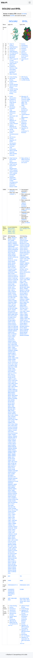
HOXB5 (10, 359)
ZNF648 (10, 570)
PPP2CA (15, 433)
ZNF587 (10, 568)
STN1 (16, 499)
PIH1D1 (25, 296)
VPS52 (21, 323)
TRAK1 (25, 313)
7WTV (28, 600)
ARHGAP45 (15, 249)
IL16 (9, 365)
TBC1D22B (10, 505)
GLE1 (14, 230)
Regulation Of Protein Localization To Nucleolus (25, 130)
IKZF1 (26, 266)
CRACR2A (10, 302)
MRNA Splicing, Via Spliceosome (13, 623)
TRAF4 (9, 522)
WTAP (21, 325)
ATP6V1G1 (10, 260)
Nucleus (23, 44)
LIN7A (16, 383)
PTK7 (28, 228)
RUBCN (22, 304)
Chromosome (24, 47)
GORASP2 (10, 350)
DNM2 (12, 314)
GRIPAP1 (22, 263)
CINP (11, 297)
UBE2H (13, 535)
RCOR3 (10, 459)
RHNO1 (10, 460)
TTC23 (13, 531)
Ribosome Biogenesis (24, 122)
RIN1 (13, 462)
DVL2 (12, 316)
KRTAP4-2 (22, 278)
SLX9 (16, 481)
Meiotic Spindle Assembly (13, 151)
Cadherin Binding (13, 89)
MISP (16, 395)
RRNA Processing (24, 119)
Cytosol (23, 51)
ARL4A (13, 252)
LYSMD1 (10, 389)
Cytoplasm (12, 50)
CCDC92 (10, 282)
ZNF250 (10, 558)
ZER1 (14, 233)
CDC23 (21, 248)
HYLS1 (9, 362)
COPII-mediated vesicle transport (13, 170)
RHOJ (13, 460)
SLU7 (13, 481)
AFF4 (9, 240)
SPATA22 (10, 495)
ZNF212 (22, 329)
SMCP (15, 484)
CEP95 (14, 294)
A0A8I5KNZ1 (11, 589)
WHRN (14, 544)
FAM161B (15, 328)
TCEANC (14, 508)
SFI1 (14, 477)
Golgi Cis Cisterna (11, 44)
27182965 (23, 210)
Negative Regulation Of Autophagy (12, 120)
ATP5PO (10, 257)
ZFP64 (21, 328)
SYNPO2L (15, 502)
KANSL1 (14, 370)
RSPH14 (13, 466)
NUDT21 (14, 413)
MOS (9, 400)
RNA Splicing (12, 621)
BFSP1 (25, 242)
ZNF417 (10, 562)
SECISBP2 (10, 475)
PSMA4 (14, 440)
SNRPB (13, 487)
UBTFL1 (14, 538)
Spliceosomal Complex (12, 614)
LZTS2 (21, 284)
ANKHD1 (15, 243)
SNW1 (13, 490)
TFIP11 (10, 514)
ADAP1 (14, 239)
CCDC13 (15, 275)
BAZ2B (13, 263)
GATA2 (9, 343)
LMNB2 (14, 385)
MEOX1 (26, 285)
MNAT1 (10, 397)
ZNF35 (12, 559)
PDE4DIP (22, 294)
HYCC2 (13, 361)
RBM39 (14, 456)
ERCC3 (10, 323)
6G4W (27, 598)
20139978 (23, 198)
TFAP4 (12, 513)
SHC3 (13, 480)
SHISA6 (10, 481)
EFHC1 (14, 317)
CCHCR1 (15, 282)
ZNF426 (22, 331)
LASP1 (14, 379)
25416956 (24, 13)
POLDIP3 (10, 428)
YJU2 (15, 546)
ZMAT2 (10, 556)
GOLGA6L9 (22, 261)
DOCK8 (22, 252)
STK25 (9, 499)
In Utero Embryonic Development (24, 108)
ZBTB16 (15, 547)
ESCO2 (14, 323)
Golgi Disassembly (12, 148)
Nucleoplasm (24, 45)
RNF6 (9, 466)
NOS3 (12, 410)
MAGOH (10, 391)
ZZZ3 (9, 573)
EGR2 (9, 319)
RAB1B (10, 445)
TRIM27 (26, 314)
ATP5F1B (22, 240)
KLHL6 (25, 270)
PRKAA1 (10, 436)
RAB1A (14, 443)
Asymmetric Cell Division (13, 116)
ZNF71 (25, 334)
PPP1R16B (11, 431)
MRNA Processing (12, 618)
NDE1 (13, 404)
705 (21, 576)
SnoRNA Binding (25, 80)
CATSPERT (11, 272)
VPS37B (27, 322)
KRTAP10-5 (23, 275)
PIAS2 (13, 419)
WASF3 (25, 323)
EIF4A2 (10, 320)
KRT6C (10, 377)
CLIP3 (9, 299)
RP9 (28, 302)
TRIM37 (22, 316)
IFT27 (16, 362)
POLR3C (15, 428)
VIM (24, 322)
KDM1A (13, 371)
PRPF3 (10, 439)
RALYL (21, 302)
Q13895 (22, 589)
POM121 (10, 430)
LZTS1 (26, 282)
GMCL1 (10, 347)
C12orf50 (13, 267)
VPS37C (14, 543)
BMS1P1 (14, 266)
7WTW (21, 601)
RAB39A (10, 448)
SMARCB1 (10, 483)
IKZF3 (15, 364)
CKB (14, 297)
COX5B (14, 300)
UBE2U (13, 537)
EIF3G (12, 319)
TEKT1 (26, 308)
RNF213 (10, 465)
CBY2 (9, 273)
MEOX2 (22, 287)
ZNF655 (25, 332)
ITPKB (9, 368)
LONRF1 (22, 282)
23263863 (23, 206)
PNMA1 (22, 297)
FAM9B (27, 257)
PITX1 (9, 424)
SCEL (9, 474)
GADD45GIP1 (11, 340)
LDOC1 (21, 279)
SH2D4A (10, 478)
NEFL (14, 409)
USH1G (26, 320)
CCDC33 (27, 246)
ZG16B (15, 553)
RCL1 (13, 457)
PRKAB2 (10, 437)
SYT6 (13, 504)
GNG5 (13, 347)
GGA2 (9, 346)
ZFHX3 (9, 552)
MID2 (13, 395)
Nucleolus (23, 48)
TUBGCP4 (10, 534)
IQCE (16, 365)
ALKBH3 (15, 242)
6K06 (9, 600)
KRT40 (25, 272)
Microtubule (12, 56)
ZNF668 (22, 334)
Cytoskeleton (12, 54)
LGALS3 (14, 382)
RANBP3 (14, 451)
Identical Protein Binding (13, 86)
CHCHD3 (15, 296)
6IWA (15, 598)
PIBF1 (16, 419)
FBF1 (13, 332)
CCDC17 (10, 278)
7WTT (21, 600)
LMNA (28, 279)
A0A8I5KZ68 (11, 591)
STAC (9, 498)
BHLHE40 (22, 243)
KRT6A (10, 376)
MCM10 (13, 392)
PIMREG (10, 422)
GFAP (15, 344)
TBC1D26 (22, 308)
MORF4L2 (10, 398)
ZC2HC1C (10, 550)
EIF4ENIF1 (26, 254)
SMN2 (21, 305)
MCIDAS (22, 285)
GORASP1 (14, 349)
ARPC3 (13, 254)
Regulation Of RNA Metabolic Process (25, 611)
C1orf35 (14, 269)
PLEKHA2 (14, 427)
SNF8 (9, 487)
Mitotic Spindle (13, 74)
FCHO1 (21, 258)
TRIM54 (26, 317)
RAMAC (10, 451)
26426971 (12, 194)
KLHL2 (21, 270)
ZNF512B (10, 565)
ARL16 (9, 252)
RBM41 (10, 457)
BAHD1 (13, 261)
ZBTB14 (25, 325)
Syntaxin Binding (13, 84)
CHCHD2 (10, 296)
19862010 (23, 197)
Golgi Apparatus (13, 51)
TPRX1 (10, 519)
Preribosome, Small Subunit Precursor (24, 56)
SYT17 (9, 504)
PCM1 (9, 419)
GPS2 (13, 352)
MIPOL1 (22, 288)
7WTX (24, 601)
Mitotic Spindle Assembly (13, 154)
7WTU (24, 600)
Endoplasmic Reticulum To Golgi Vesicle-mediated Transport (12, 102)
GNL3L (9, 349)
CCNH (12, 284)
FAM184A (10, 329)
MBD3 (9, 392)
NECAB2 (10, 409)
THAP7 (13, 514)
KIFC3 (14, 373)
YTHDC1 (10, 547)
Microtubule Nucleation (12, 107)
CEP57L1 (10, 294)
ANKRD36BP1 (11, 246)
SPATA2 (15, 493)
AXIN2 (26, 240)
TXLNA (15, 534)
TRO (29, 319)
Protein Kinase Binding (13, 82)
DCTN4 (10, 308)
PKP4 (15, 425)
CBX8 (15, 272)
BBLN (9, 228)
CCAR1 (13, 273)
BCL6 (13, 264)
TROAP (22, 320)
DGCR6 (14, 310)
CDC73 (9, 288)
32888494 (23, 219)
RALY (26, 300)
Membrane (12, 57)
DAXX (14, 307)
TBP (14, 507)
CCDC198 (15, 279)
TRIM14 (10, 523)
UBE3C (10, 538)
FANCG (10, 332)
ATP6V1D (10, 258)
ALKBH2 (10, 242)
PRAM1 (14, 434)
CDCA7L (14, 288)
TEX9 (9, 513)
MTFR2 (10, 401)
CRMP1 (15, 302)
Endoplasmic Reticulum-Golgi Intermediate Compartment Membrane (13, 69)
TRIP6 (25, 319)
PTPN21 (10, 443)
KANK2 (10, 370)
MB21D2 (25, 284)
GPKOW (10, 352)
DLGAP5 (10, 313)
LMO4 (9, 388)
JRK (24, 267)
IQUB (9, 367)
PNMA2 (26, 297)
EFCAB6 (10, 317)
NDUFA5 (10, 407)
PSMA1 (10, 440)
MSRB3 (13, 400)
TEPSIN (14, 511)
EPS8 (24, 255)
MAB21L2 (14, 389)
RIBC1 (9, 462)
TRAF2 (28, 311)
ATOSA (10, 255)
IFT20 (13, 362)
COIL (25, 251)
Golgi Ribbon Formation (12, 145)
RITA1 (15, 462)
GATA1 (14, 341)
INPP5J (12, 365)
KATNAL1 (22, 269)
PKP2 (12, 425)
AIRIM (12, 240)
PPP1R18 (10, 433)
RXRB (13, 469)
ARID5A (15, 251)
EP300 (13, 322)
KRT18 (12, 374)
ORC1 (9, 416)
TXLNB (10, 535)
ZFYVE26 (10, 553)
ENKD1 (14, 320)
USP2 (16, 540)
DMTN (9, 314)
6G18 (21, 598)
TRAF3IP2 (14, 520)
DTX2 (9, 316)
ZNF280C (14, 558)
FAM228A (22, 257)
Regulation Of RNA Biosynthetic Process (25, 631)
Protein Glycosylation (12, 97)
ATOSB (14, 255)
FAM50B (10, 331)
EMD (21, 255)
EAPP (21, 254)
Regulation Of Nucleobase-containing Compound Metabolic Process (24, 618)
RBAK (24, 302)
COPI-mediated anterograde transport (13, 174)
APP (25, 239)
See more (10, 625)
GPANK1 (16, 350)
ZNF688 (14, 570)
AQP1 (16, 248)
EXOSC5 (14, 325)
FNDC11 (14, 335)
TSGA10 (15, 526)
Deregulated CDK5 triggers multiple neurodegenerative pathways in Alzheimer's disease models (13, 182)
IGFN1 (9, 364)
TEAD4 (10, 511)
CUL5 (9, 305)
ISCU (12, 367)
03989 (9, 580)
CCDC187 (10, 279)
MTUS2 (27, 290)
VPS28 (9, 543)
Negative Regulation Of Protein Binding (13, 126)
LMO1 (9, 386)
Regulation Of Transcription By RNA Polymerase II (25, 640)
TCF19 (9, 510)
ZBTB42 (14, 549)
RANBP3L (10, 452)
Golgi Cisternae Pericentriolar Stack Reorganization (13, 160)
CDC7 (13, 287)
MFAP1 (10, 395)
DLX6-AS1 (15, 313)
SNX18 (9, 492)
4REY (9, 598)
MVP (13, 401)
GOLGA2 (13, 21)
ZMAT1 (13, 555)
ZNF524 (15, 565)
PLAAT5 (10, 427)
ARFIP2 (10, 249)
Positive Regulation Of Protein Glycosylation (12, 141)
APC (14, 248)
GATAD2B (14, 343)
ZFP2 (13, 552)
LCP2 (16, 380)
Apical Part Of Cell (24, 59)
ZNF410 (10, 561)
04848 (21, 580)
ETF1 (21, 228)
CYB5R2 (10, 307)
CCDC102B (27, 245)
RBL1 (14, 452)
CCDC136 (22, 246)
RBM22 (14, 454)
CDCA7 (13, 228)
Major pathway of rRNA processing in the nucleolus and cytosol (25, 160)
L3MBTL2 (10, 379)
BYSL (25, 21)
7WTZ (28, 601)
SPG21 (14, 495)
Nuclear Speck (13, 616)
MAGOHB (14, 391)
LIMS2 (12, 383)
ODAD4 (16, 415)
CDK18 (13, 290)
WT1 (9, 546)
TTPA (13, 532)
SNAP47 (13, 486)
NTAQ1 (10, 413)
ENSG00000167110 (13, 585)
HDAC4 (13, 358)
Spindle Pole (12, 48)
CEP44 (21, 249)
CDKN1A (14, 291)
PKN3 (16, 424)
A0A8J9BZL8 (11, 594)
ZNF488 (13, 564)
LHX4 (9, 383)
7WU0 (21, 603)
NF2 (26, 291)
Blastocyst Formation (24, 112)
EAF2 (15, 316)
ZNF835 (14, 571)
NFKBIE (25, 228)
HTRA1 (10, 361)
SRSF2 (10, 496)
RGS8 (13, 459)
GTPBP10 (13, 355)
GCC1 (9, 344)
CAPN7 (13, 270)
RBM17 (10, 454)
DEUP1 (10, 310)
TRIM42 (10, 525)
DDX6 (15, 308)
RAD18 (13, 449)
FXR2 (12, 338)
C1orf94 (27, 243)
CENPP (10, 293)
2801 (9, 576)
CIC (9, 297)
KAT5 (9, 371)
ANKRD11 (10, 245)
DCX (13, 308)
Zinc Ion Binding (25, 636)
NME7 (9, 410)
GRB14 (14, 353)
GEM (12, 344)
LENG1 (10, 382)
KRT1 (9, 374)
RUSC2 (10, 469)
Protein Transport (13, 123)
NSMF (14, 412)
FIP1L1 (10, 335)
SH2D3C (10, 233)
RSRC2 (10, 468)
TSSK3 (10, 531)
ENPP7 (10, 322)
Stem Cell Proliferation (24, 125)
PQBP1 (10, 434)
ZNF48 (9, 564)
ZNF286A (26, 329)
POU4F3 (15, 430)
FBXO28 (14, 334)
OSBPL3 (25, 293)
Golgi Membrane (13, 47)
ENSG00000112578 (24, 585)
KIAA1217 (10, 373)
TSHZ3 (9, 529)
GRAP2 (10, 353)
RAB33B (14, 446)
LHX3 (25, 279)
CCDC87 (15, 281)
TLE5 (13, 516)
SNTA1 (9, 490)
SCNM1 (13, 474)
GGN (12, 346)
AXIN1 (9, 261)
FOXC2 (9, 337)
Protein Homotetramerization (13, 134)
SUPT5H (10, 502)
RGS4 (21, 230)
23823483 (24, 213)
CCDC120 (10, 275)
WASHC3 (10, 544)
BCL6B (9, 266)
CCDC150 (15, 276)
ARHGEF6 (10, 251)
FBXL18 (10, 334)
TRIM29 (14, 523)
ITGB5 (15, 367)
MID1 (25, 287)
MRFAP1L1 (22, 290)
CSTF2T (14, 304)
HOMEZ (22, 264)
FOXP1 (13, 337)
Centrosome (12, 610)
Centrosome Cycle (12, 113)
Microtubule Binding (12, 79)
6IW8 (12, 598)
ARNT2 (10, 254)
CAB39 (9, 270)
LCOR (13, 380)
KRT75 (13, 377)
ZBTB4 (9, 549)
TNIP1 (24, 311)
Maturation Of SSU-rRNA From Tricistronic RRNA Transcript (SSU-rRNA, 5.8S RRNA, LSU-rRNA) (25, 101)
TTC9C (9, 532)
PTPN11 (14, 442)
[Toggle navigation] (29, 2)
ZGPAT (10, 555)
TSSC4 (13, 529)
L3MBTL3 (27, 278)
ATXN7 (15, 260)
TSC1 (13, 525)
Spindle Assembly (11, 130)
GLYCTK (16, 346)
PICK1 (21, 296)
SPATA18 (10, 493)
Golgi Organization (12, 110)
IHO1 (13, 364)
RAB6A (10, 449)
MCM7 (9, 394)
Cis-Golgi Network (13, 53)
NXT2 (9, 415)
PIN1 (14, 422)
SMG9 (9, 486)
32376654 (11, 191)
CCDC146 (10, 276)
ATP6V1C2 (15, 257)
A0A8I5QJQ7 (11, 592)
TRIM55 (22, 319)
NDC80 (9, 404)
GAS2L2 (10, 341)
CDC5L (9, 287)
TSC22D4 (10, 526)
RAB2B (10, 446)
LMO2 (12, 386)
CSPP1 (10, 304)
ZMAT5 (25, 328)
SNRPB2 (10, 489)
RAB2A (14, 445)
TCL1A (13, 510)
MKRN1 (26, 288)
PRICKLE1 (22, 299)
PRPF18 (15, 437)
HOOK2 (26, 264)
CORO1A (10, 300)
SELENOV (10, 477)
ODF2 (13, 231)
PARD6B (10, 418)
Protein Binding (13, 77)
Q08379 (10, 595)
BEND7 (21, 242)
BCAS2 (10, 264)
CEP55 (14, 293)
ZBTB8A (22, 326)
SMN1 (25, 304)
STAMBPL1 (14, 498)
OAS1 (12, 415)
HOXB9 (14, 359)
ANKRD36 (15, 245)
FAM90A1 (15, 331)
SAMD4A (10, 471)
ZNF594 (14, 568)
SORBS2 (14, 492)
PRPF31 (14, 439)
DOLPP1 (10, 230)
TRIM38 (26, 316)
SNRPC (14, 489)
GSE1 (9, 355)
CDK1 (9, 290)
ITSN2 (13, 368)
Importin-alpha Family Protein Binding (13, 92)
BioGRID (12, 15)
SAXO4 (10, 472)
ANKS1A (10, 248)
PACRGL (13, 416)
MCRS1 (13, 394)
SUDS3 (10, 501)
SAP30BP (15, 471)
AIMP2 (25, 237)
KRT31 (21, 272)
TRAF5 (13, 522)
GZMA (9, 356)
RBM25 (10, 456)
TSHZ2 (15, 528)
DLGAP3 (13, 311)
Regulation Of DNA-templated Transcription (25, 626)
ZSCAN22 (26, 335)
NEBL (14, 407)
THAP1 (25, 310)
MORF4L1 (14, 397)
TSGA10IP (10, 528)
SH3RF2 (10, 480)
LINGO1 (10, 385)
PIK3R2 (13, 421)
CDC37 (14, 285)
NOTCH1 (10, 412)
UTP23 (14, 541)
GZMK (13, 356)
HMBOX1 (27, 263)
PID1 (9, 421)
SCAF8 (13, 472)
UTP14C (10, 541)
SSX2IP (14, 496)
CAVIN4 (22, 245)
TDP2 (16, 510)
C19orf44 (10, 269)
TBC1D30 (10, 507)
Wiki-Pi (4, 2)
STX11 (26, 307)
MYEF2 (10, 403)
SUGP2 (14, 501)
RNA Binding (24, 77)
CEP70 (21, 251)
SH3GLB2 (15, 478)
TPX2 (13, 519)
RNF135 (10, 463)
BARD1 (10, 263)
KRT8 (28, 272)
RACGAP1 (22, 300)
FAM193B (15, 329)
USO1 (9, 540)
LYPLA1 (13, 388)
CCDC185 (15, 278)
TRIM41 (22, 317)
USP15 (13, 540)
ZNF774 (10, 571)
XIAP (12, 546)
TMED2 (10, 517)
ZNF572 (10, 567)
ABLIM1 (10, 239)
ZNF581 (14, 567)
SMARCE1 (10, 484)
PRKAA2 (15, 436)
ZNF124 (14, 556)
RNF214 (14, 465)
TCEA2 (9, 508)
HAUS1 (10, 358)
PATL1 (14, 418)
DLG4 (9, 311)
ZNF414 (14, 561)
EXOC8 (10, 325)
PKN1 (12, 424)
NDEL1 (9, 406)
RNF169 (14, 463)
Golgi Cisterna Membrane (12, 64)
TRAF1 (9, 520)
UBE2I (9, 537)
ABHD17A (14, 237)
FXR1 (9, 338)
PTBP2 (10, 442)
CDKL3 (9, 291)
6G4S (24, 598)
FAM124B (15, 326)
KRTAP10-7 (23, 276)
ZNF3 (9, 559)
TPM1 (13, 517)
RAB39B (15, 448)
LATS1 (9, 380)
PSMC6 (27, 299)
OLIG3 (21, 293)
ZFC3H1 (15, 550)
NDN (13, 406)
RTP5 (13, 468)
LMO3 (16, 386)
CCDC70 (10, 281)
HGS (17, 358)
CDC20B (10, 285)
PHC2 (26, 294)
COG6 (12, 299)
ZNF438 (14, 562)
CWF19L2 (13, 305)
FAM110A (10, 326)
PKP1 (9, 425)
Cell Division (12, 137)
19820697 (23, 192)
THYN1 (10, 516)
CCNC (9, 284)
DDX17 (28, 251)
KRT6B (13, 376)
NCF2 (13, 403)
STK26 (13, 499)
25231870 (27, 209)
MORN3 (15, 398)
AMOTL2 (10, 243)
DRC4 (16, 314)
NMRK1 (10, 231)
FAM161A (10, 328)
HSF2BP (22, 266)
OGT (28, 291)
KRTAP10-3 (23, 273)
